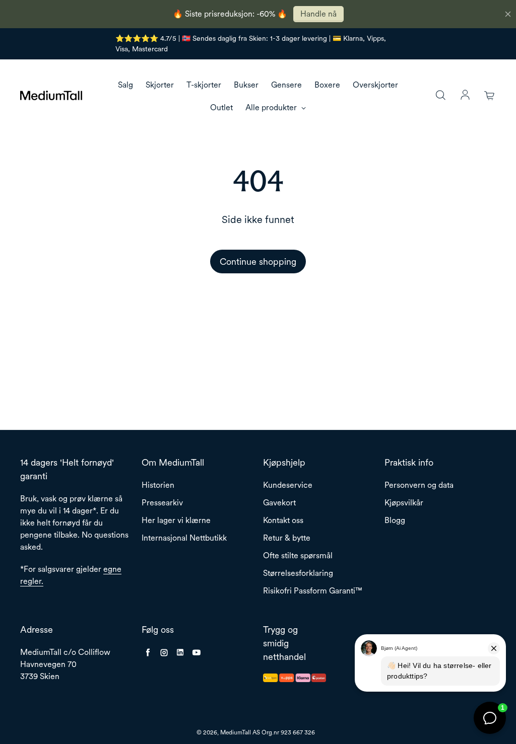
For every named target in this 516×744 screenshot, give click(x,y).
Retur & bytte (286, 538)
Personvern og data (419, 485)
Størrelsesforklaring (298, 573)
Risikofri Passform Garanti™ (312, 591)
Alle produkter (272, 107)
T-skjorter (203, 85)
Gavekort (279, 502)
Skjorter (160, 85)
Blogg (394, 520)
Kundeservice (287, 485)
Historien (158, 485)
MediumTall (235, 732)
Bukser (246, 85)
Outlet (221, 107)
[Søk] (440, 96)
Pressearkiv (162, 502)
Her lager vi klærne (176, 520)
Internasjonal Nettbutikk (184, 538)
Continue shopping (258, 261)
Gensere (286, 85)
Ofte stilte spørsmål (298, 555)
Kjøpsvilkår (403, 502)
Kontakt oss (283, 520)
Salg (125, 85)
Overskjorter (375, 85)
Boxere (327, 85)
